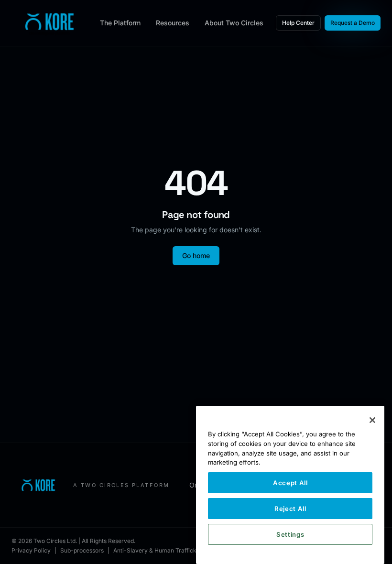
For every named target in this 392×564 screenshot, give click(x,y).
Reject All (290, 508)
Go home (196, 255)
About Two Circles (234, 23)
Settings (290, 534)
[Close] (372, 420)
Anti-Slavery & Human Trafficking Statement (173, 550)
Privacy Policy (31, 550)
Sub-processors (82, 550)
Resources (172, 23)
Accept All (290, 483)
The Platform (120, 23)
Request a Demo (352, 22)
